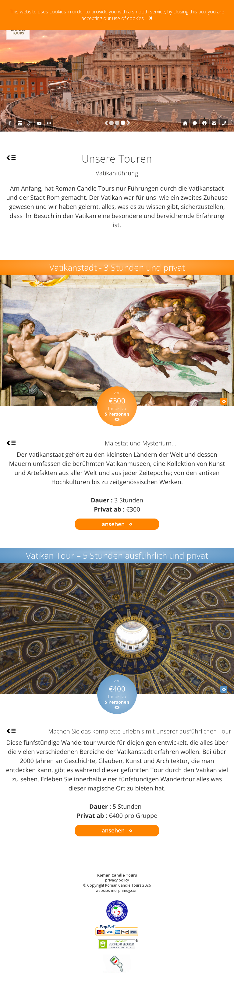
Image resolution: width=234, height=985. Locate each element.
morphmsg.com (125, 890)
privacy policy (117, 880)
